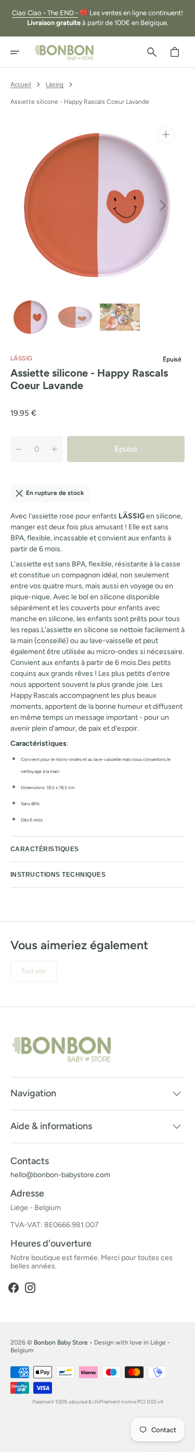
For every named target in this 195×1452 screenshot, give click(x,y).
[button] (21, 52)
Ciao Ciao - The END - (45, 13)
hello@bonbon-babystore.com (60, 1175)
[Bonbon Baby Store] (64, 52)
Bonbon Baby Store (61, 1342)
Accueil (20, 84)
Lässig (54, 84)
